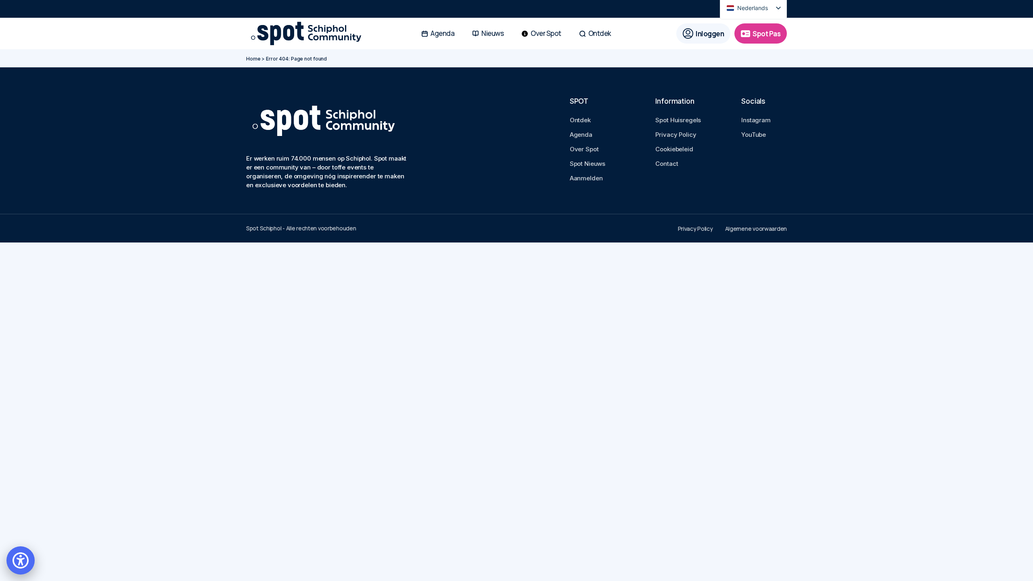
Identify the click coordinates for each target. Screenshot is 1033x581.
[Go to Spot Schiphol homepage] (308, 33)
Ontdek (580, 120)
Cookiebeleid (674, 149)
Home (253, 59)
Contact (666, 163)
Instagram (756, 120)
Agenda (581, 134)
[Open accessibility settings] (20, 560)
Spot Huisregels (678, 120)
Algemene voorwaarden (756, 228)
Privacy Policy (675, 134)
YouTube (753, 134)
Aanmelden (586, 178)
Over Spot (584, 149)
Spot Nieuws (587, 163)
